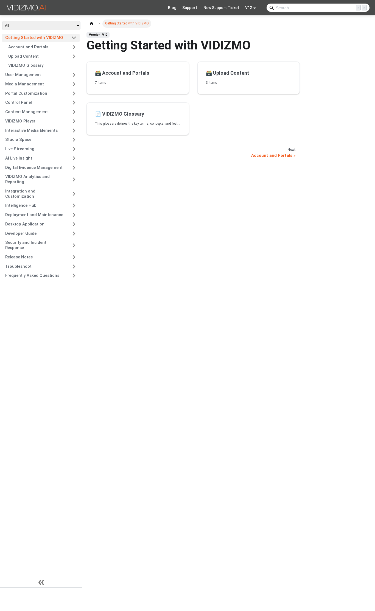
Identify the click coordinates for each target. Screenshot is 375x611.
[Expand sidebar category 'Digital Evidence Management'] (74, 167)
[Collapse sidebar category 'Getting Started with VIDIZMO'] (74, 38)
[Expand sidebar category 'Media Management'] (74, 84)
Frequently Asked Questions (32, 275)
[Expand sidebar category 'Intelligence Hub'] (74, 206)
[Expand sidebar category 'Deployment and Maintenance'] (74, 215)
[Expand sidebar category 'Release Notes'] (74, 257)
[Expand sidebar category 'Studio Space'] (74, 140)
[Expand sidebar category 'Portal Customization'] (74, 93)
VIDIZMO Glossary (25, 65)
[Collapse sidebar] (41, 582)
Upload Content (23, 56)
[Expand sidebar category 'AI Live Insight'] (74, 158)
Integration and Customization (20, 194)
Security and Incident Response (25, 245)
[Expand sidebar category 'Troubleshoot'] (74, 266)
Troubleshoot (18, 266)
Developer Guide (21, 233)
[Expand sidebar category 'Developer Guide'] (74, 233)
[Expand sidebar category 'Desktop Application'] (74, 224)
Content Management (26, 111)
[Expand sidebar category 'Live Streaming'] (74, 149)
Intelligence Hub (21, 205)
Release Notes (19, 257)
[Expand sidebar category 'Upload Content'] (74, 56)
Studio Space (18, 139)
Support (189, 7)
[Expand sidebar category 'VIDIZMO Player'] (74, 121)
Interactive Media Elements (31, 130)
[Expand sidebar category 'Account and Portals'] (74, 47)
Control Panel (18, 102)
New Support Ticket (221, 7)
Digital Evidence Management (34, 167)
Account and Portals (28, 46)
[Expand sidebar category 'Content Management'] (74, 112)
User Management (23, 74)
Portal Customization (26, 93)
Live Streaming (19, 148)
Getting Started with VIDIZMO (34, 37)
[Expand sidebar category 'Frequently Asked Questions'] (74, 276)
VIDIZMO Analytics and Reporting (27, 179)
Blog (172, 7)
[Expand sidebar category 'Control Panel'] (74, 103)
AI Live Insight (18, 158)
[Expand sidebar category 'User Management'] (74, 75)
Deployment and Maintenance (34, 214)
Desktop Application (24, 224)
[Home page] (91, 23)
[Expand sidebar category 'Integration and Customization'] (74, 193)
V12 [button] (248, 7)
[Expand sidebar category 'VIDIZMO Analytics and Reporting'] (74, 179)
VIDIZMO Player (20, 121)
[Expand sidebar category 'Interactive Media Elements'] (74, 130)
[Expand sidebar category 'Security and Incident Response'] (74, 245)
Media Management (24, 84)
